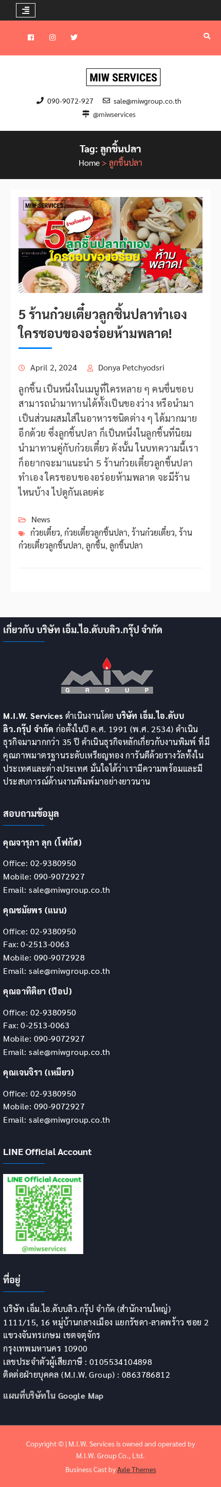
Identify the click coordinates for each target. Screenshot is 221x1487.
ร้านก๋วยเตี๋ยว (153, 532)
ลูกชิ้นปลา (126, 545)
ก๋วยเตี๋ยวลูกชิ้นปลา (95, 532)
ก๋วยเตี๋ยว (45, 532)
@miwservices (114, 114)
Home (89, 162)
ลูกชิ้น (95, 545)
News (40, 519)
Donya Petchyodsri (131, 367)
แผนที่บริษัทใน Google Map (53, 1395)
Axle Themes (136, 1469)
